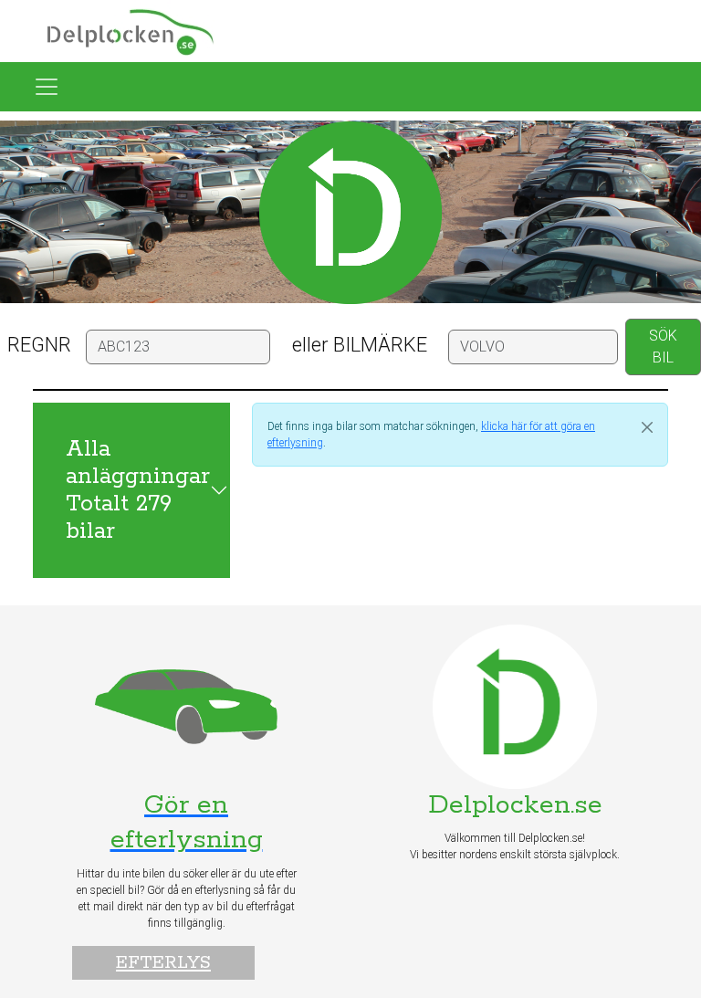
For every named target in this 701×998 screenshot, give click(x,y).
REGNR (39, 344)
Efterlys (163, 962)
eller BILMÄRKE (359, 344)
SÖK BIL (663, 346)
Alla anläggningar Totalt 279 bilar (138, 490)
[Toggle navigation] (46, 86)
